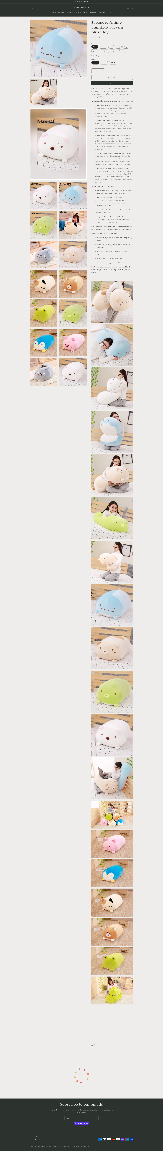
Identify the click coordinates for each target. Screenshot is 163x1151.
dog (118, 47)
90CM (113, 63)
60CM (104, 63)
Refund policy (56, 1146)
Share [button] (95, 1045)
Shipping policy (85, 1146)
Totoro (121, 51)
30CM (95, 63)
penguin (104, 51)
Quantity (93, 67)
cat (111, 47)
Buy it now (112, 83)
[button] (32, 7)
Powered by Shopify (46, 1146)
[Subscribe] (96, 1118)
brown (103, 47)
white (95, 55)
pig (113, 51)
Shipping (93, 40)
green (95, 51)
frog (125, 47)
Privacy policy (65, 1146)
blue (94, 47)
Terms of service (75, 1146)
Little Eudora (37, 1146)
